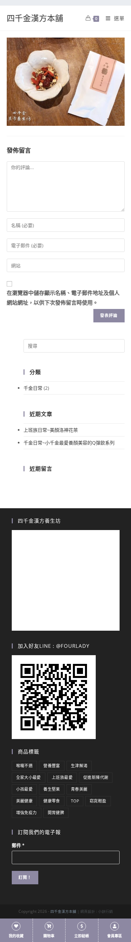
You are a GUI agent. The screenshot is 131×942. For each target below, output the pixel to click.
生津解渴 (79, 766)
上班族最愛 (62, 777)
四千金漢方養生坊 (39, 520)
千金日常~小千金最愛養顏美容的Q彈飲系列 (69, 442)
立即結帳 (81, 936)
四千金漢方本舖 (35, 17)
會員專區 (114, 936)
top (75, 801)
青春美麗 (79, 789)
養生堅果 (51, 789)
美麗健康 (24, 801)
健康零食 (51, 801)
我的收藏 (16, 936)
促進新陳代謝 (95, 777)
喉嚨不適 (24, 766)
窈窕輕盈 (98, 801)
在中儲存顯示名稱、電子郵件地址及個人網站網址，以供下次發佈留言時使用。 (63, 298)
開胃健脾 (56, 813)
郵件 (18, 845)
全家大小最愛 (28, 777)
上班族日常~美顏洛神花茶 (51, 430)
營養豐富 (51, 766)
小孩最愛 (24, 789)
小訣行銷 (105, 911)
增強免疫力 (26, 813)
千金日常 (33, 388)
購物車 (48, 936)
